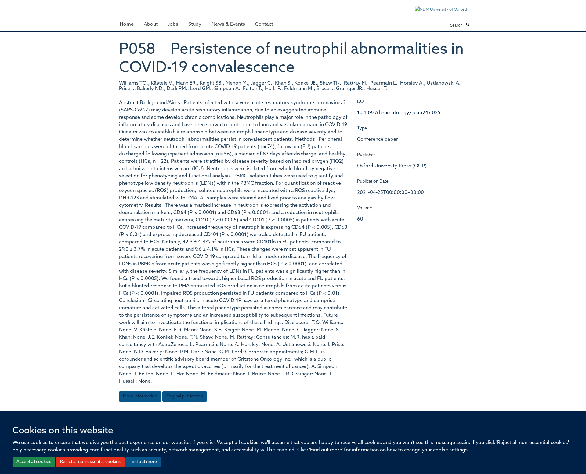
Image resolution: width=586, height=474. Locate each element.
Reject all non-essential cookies (90, 462)
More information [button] (140, 396)
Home (127, 24)
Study (194, 24)
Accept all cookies (33, 462)
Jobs (173, 24)
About (151, 24)
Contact (264, 24)
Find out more (143, 462)
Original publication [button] (184, 396)
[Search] (467, 25)
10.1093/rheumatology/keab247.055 (398, 113)
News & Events (228, 24)
